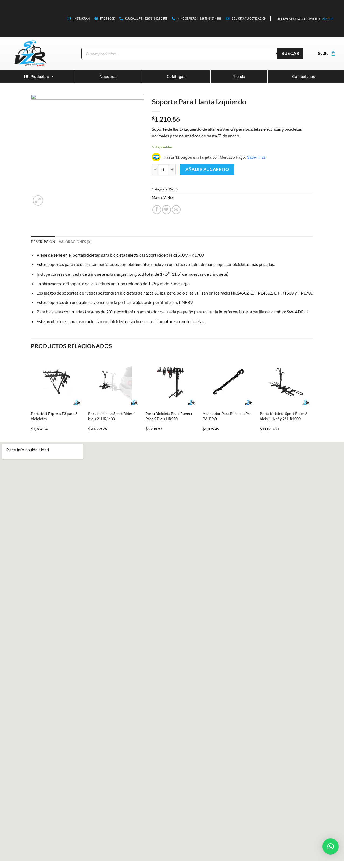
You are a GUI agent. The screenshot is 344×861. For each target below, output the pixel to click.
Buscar (290, 53)
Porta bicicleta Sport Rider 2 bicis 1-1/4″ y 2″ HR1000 (283, 416)
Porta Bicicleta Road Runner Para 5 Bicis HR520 (169, 416)
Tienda (239, 76)
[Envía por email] (176, 209)
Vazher (168, 197)
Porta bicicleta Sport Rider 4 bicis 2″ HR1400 (111, 416)
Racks (173, 189)
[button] (330, 846)
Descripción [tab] (43, 242)
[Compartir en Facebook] (156, 209)
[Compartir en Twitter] (166, 209)
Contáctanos (303, 76)
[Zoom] (38, 200)
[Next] (311, 398)
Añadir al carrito (207, 169)
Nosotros (108, 76)
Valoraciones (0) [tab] (75, 242)
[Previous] (31, 398)
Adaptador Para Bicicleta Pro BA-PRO (227, 416)
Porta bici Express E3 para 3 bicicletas (54, 416)
